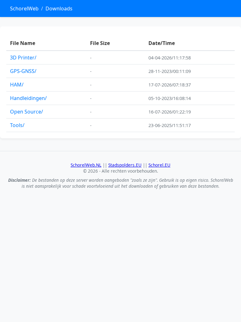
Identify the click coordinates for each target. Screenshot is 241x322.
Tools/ (17, 125)
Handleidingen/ (28, 98)
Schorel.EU (159, 165)
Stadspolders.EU (125, 165)
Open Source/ (26, 111)
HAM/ (17, 84)
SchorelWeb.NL (86, 165)
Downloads (59, 8)
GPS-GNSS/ (23, 71)
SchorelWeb (24, 8)
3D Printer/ (23, 57)
